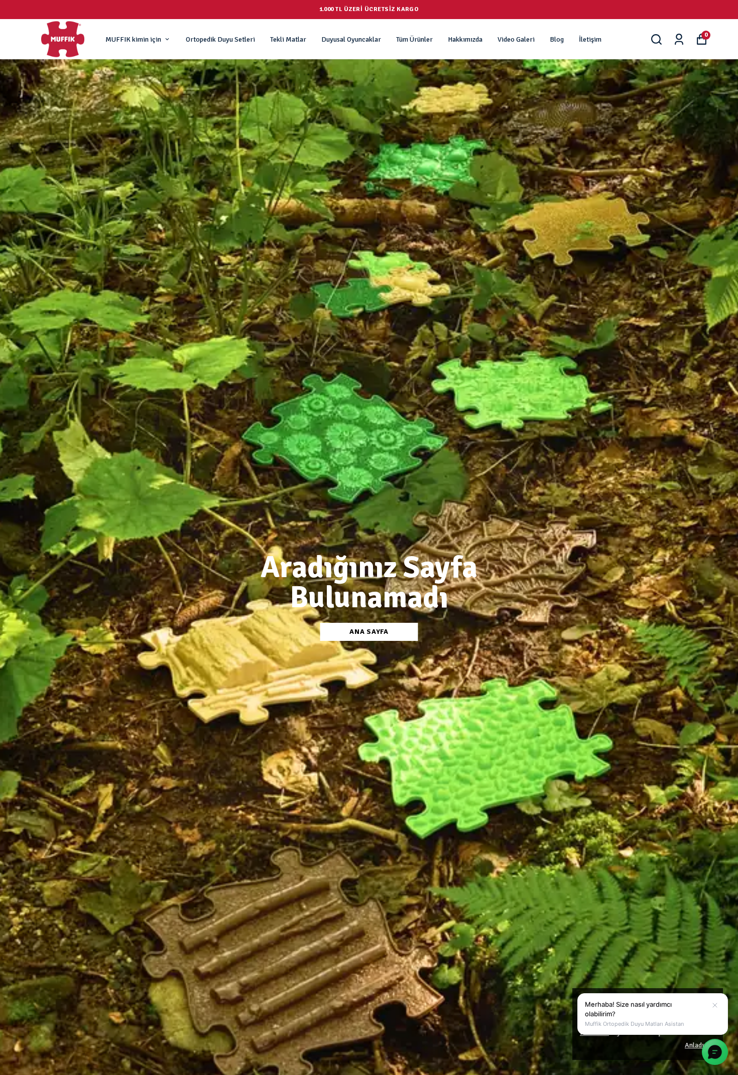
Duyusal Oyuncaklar (351, 39)
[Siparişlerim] (679, 39)
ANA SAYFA (368, 631)
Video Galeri (516, 39)
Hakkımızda (465, 39)
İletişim (590, 39)
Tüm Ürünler (414, 39)
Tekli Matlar (288, 39)
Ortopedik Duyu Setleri (220, 39)
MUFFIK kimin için (133, 39)
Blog (557, 39)
